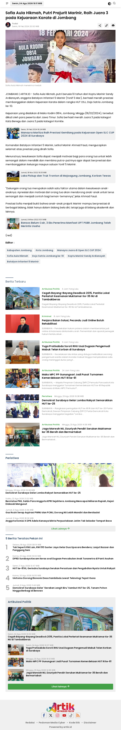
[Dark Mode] (109, 3)
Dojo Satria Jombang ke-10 (48, 255)
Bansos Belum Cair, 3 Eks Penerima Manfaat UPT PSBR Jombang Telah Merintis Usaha (66, 224)
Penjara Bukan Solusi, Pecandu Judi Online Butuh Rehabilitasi (73, 322)
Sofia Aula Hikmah (17, 255)
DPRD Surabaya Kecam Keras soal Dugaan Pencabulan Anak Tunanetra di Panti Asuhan (63, 558)
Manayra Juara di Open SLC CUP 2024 (79, 250)
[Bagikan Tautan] (100, 25)
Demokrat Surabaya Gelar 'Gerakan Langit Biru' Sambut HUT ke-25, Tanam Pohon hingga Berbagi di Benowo (60, 589)
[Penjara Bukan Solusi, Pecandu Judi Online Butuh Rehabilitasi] (23, 325)
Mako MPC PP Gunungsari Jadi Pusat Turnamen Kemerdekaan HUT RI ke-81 (72, 376)
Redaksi (30, 722)
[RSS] (78, 715)
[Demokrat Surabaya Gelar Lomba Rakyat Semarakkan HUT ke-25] (23, 406)
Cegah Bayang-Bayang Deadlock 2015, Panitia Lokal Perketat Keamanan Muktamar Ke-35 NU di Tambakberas (75, 296)
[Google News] (71, 715)
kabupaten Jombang (19, 250)
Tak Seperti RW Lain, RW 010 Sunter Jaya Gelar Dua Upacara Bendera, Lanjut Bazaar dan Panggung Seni (63, 549)
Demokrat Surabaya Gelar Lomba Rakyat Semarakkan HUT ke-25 (77, 402)
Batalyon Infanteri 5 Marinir (23, 261)
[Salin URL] (106, 25)
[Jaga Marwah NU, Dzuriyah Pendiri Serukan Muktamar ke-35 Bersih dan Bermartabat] (23, 434)
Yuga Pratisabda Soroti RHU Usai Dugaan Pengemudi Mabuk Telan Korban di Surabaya (76, 347)
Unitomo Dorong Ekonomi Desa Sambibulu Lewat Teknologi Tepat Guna (54, 578)
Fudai (15, 23)
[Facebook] (44, 715)
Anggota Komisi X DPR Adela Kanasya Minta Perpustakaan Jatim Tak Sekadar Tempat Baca (59, 520)
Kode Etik (74, 722)
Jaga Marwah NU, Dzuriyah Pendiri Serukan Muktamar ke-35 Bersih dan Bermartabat (76, 430)
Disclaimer (90, 722)
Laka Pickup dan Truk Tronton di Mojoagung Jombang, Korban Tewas (66, 176)
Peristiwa (47, 396)
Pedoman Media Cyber (52, 722)
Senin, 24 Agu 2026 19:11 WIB (27, 3)
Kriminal (46, 316)
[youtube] (64, 715)
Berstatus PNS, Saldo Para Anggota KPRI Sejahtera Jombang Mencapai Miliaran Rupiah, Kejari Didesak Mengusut (60, 502)
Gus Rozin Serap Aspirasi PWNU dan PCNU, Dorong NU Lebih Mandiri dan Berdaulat (53, 512)
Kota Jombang (44, 250)
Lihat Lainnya (59, 528)
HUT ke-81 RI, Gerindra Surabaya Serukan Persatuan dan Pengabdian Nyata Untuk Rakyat (64, 568)
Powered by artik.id (60, 727)
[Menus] (7, 3)
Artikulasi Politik (51, 288)
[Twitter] (50, 715)
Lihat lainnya (59, 686)
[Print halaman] (113, 25)
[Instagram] (57, 715)
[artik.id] (60, 707)
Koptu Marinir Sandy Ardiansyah (86, 255)
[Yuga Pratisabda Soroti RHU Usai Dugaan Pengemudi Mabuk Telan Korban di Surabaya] (23, 352)
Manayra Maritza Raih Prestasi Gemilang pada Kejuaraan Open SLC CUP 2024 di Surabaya (67, 134)
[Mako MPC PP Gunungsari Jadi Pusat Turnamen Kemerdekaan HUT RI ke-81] (23, 379)
